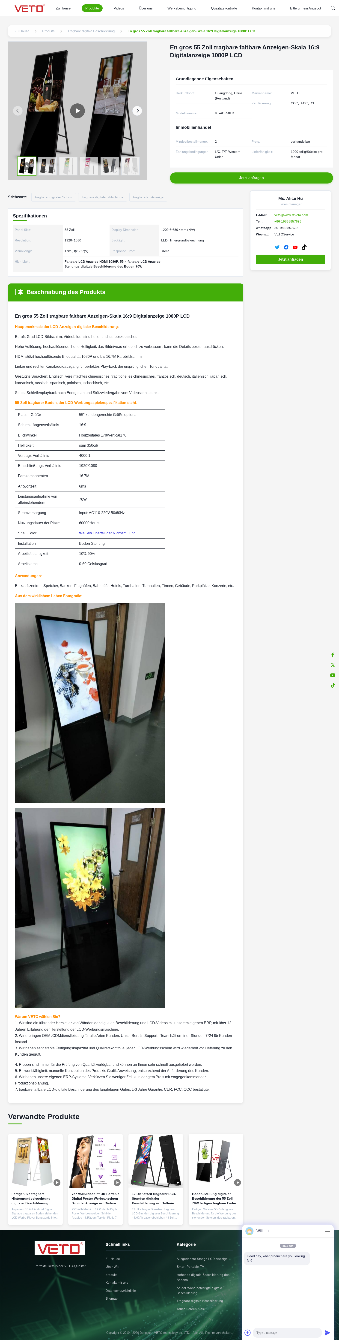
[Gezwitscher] (333, 665)
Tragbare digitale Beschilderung (200, 1301)
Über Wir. (112, 1266)
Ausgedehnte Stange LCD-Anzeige (202, 1259)
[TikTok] (304, 247)
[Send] (327, 1333)
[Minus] (327, 1231)
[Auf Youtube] (333, 675)
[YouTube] (295, 247)
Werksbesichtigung (181, 8)
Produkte (92, 8)
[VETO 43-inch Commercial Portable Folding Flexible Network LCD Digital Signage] (77, 111)
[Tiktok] (333, 685)
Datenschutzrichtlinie (121, 1290)
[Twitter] (277, 247)
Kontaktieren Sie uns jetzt (35, 1218)
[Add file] (247, 1333)
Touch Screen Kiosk (191, 1309)
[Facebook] (333, 655)
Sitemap (112, 1298)
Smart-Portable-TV (190, 1266)
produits (111, 1275)
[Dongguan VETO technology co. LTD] (30, 8)
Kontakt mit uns (263, 8)
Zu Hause (63, 8)
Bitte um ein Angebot (305, 8)
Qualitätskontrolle (224, 8)
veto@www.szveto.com (291, 215)
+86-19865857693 (287, 221)
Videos (119, 8)
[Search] (333, 8)
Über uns (146, 8)
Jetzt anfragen (290, 259)
